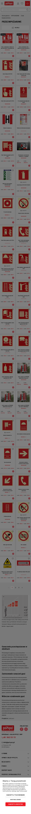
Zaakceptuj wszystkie (15, 804)
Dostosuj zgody (15, 799)
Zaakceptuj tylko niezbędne (15, 795)
